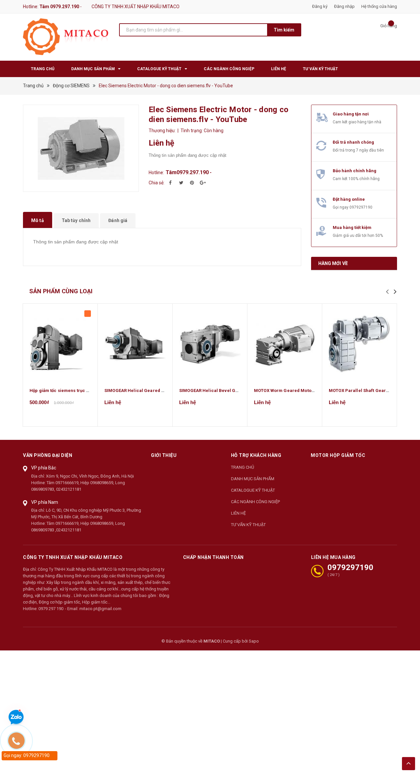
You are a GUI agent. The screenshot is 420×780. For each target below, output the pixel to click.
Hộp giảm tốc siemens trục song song (69, 390)
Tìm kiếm (284, 29)
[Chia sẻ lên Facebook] (170, 182)
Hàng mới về (333, 263)
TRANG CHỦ (242, 467)
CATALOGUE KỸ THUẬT (253, 490)
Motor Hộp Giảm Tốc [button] (338, 455)
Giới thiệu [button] (164, 455)
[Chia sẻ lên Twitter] (181, 182)
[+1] (203, 182)
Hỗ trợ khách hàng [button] (256, 455)
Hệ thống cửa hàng (379, 6)
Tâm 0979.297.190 (59, 6)
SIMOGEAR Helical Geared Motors (140, 390)
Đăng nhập (344, 6)
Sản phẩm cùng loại (61, 291)
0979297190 (360, 207)
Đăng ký (319, 6)
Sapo (254, 641)
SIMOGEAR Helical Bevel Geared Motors (221, 390)
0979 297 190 (50, 608)
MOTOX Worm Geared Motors (285, 390)
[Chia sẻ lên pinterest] (192, 182)
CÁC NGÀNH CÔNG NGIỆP (255, 501)
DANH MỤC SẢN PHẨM (252, 478)
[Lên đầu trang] (408, 763)
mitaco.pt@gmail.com (100, 608)
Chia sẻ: (156, 182)
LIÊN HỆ (238, 513)
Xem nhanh (60, 343)
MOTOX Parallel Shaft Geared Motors (368, 390)
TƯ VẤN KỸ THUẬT (248, 524)
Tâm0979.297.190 (187, 172)
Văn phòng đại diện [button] (47, 455)
